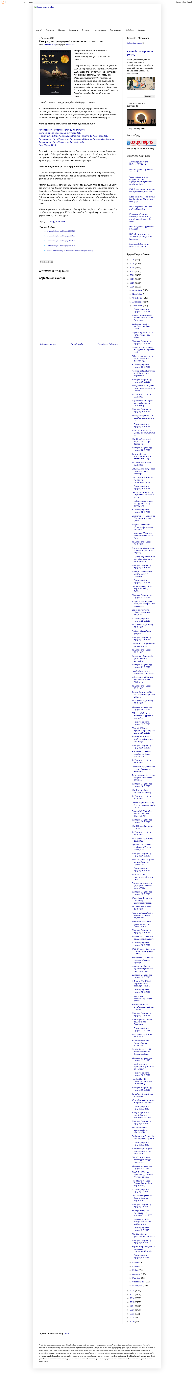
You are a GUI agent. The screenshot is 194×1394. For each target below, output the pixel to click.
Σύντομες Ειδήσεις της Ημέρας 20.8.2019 (142, 708)
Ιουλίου (135, 1262)
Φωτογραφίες (100, 30)
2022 (132, 275)
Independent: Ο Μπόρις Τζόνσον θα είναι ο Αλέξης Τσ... (142, 679)
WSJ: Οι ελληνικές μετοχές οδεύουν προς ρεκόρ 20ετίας (143, 951)
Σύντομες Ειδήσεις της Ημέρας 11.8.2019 (142, 1059)
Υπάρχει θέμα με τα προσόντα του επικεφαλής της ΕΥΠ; (142, 1213)
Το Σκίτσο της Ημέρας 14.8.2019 (141, 908)
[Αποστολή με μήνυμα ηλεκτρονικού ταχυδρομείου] (41, 262)
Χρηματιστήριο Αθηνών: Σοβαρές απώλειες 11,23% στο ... (142, 915)
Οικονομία (50, 30)
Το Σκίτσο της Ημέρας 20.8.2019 (141, 687)
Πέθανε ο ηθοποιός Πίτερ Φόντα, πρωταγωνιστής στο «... (143, 804)
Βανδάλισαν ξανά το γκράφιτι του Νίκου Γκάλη (141, 326)
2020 (132, 283)
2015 (132, 1302)
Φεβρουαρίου (138, 1282)
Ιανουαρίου (137, 1285)
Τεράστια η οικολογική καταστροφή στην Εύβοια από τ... (141, 923)
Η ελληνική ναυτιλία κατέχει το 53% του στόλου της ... (141, 1221)
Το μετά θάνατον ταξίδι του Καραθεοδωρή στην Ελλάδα (143, 694)
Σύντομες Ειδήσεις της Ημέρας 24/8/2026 (61, 241)
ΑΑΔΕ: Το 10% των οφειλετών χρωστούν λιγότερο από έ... (142, 1174)
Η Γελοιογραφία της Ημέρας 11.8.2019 (141, 1029)
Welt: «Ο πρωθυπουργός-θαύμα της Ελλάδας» (143, 1101)
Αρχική (39, 30)
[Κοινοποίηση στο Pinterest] (52, 262)
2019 (132, 287)
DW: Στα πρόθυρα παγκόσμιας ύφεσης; (142, 791)
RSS (67, 1333)
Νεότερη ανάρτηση (47, 344)
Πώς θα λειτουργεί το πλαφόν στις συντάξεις (143, 672)
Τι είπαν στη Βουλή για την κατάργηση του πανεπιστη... (142, 1151)
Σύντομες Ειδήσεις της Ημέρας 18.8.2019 (142, 785)
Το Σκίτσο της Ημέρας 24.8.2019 (141, 543)
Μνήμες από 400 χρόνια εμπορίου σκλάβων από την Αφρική (143, 603)
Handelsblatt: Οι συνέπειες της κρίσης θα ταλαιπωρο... (142, 1081)
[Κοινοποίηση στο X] (46, 262)
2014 (132, 1306)
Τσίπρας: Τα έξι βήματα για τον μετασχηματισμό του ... (143, 432)
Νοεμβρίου (137, 294)
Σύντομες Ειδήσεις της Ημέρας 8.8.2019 (142, 1167)
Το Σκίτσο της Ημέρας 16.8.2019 (141, 833)
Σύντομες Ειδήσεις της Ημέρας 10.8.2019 (142, 1088)
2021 (132, 279)
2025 (132, 263)
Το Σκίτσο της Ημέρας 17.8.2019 (141, 797)
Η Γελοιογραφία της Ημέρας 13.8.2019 (141, 944)
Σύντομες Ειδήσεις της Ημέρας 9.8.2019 (142, 1122)
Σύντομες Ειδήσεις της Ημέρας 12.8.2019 (142, 1014)
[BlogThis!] (43, 262)
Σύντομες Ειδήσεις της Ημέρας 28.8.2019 (142, 449)
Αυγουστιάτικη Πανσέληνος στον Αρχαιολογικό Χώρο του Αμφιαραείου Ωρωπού (76, 139)
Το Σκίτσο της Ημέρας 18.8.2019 (141, 761)
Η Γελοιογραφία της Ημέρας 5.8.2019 (140, 1256)
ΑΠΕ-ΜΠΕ (60, 221)
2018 (132, 1290)
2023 (132, 271)
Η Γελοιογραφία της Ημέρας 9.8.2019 (140, 1107)
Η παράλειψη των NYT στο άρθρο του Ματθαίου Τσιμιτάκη (142, 1115)
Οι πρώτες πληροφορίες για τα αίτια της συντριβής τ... (142, 658)
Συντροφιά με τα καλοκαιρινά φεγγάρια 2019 (60, 133)
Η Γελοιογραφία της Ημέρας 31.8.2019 (141, 310)
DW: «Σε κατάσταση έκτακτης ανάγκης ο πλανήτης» (141, 1159)
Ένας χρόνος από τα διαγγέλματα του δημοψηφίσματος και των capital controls (140, 180)
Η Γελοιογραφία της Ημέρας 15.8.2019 (141, 869)
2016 (132, 1298)
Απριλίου (136, 1274)
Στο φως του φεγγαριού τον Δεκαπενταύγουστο (143, 937)
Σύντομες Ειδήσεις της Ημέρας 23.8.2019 (142, 596)
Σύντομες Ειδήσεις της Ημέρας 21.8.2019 (142, 666)
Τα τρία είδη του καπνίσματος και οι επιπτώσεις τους (141, 456)
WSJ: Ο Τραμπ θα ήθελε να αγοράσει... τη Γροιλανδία (143, 862)
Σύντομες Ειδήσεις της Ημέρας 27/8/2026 (61, 246)
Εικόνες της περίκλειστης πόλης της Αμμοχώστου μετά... (143, 349)
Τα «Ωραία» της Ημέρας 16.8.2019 (142, 839)
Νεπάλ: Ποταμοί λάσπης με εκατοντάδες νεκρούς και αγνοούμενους (70, 251)
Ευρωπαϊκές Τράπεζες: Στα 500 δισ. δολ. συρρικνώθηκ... (142, 813)
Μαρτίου (136, 1278)
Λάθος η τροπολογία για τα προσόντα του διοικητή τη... (142, 358)
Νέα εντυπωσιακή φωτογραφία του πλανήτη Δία (140, 1129)
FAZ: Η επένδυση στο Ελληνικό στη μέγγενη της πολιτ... (142, 715)
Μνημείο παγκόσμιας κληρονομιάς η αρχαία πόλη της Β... (142, 526)
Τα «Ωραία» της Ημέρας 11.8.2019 (142, 1035)
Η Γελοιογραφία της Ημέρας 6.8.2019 (140, 1229)
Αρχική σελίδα (77, 344)
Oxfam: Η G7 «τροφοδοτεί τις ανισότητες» (143, 644)
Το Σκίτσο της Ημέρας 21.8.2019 (141, 651)
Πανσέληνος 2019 (47, 145)
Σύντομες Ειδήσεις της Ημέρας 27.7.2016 (139, 245)
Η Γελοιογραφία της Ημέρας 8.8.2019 (140, 1143)
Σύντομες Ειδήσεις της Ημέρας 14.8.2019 (142, 931)
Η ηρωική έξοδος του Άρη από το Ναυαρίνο (140, 208)
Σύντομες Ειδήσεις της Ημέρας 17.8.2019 (142, 821)
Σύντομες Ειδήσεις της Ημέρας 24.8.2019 (142, 566)
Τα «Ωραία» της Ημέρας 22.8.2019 (142, 626)
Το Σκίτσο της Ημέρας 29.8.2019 (141, 395)
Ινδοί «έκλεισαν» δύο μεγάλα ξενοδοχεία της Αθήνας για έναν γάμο (142, 199)
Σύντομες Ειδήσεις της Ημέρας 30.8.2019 (142, 380)
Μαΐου (135, 1270)
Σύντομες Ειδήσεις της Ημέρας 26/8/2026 (61, 231)
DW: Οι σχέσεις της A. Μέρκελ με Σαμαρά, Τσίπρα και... (141, 441)
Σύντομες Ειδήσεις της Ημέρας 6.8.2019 (142, 1241)
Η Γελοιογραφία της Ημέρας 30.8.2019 (141, 365)
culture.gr (50, 221)
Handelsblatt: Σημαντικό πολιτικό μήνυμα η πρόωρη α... (142, 959)
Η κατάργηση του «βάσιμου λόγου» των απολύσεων (143, 1066)
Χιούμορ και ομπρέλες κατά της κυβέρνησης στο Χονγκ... (142, 739)
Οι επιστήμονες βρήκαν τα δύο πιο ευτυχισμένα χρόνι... (143, 518)
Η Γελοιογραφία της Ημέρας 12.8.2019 (141, 991)
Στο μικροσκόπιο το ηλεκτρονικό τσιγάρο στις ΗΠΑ (142, 612)
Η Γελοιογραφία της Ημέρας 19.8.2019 (141, 723)
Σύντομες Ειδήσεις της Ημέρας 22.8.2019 (142, 638)
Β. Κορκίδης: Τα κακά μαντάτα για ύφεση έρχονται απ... (141, 754)
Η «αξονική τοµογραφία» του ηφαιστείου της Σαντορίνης (143, 503)
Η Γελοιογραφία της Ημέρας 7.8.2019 (140, 1190)
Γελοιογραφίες (116, 30)
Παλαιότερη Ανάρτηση (108, 344)
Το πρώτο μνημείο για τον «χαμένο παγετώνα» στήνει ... (143, 777)
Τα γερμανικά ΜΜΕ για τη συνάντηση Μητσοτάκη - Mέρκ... (143, 388)
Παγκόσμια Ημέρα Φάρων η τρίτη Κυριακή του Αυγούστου (143, 768)
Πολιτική (61, 30)
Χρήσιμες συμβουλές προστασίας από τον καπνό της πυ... (142, 968)
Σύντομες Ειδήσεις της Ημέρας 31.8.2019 (142, 342)
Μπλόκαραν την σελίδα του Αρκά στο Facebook (142, 1021)
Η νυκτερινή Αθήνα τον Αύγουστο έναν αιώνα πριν (142, 535)
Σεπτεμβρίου (138, 302)
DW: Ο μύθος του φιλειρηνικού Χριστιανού (143, 1235)
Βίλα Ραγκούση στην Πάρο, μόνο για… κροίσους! (141, 1043)
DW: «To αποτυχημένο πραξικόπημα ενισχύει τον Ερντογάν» (140, 236)
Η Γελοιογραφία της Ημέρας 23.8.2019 (141, 581)
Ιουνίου (135, 1266)
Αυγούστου (137, 305)
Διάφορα (141, 30)
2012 (132, 1314)
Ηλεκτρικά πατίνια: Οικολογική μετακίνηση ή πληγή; (143, 1007)
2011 (132, 1317)
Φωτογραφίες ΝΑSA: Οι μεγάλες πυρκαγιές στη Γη (143, 417)
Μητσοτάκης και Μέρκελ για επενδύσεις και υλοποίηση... (142, 403)
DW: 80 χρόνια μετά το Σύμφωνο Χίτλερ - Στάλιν (142, 588)
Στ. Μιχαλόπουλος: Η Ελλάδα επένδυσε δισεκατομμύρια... (141, 1051)
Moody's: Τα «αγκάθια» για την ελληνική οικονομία (142, 574)
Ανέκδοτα (130, 30)
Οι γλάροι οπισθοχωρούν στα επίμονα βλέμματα (143, 1137)
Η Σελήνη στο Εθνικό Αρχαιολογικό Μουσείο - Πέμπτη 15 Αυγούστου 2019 (73, 136)
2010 (132, 1321)
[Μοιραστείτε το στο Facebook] (49, 262)
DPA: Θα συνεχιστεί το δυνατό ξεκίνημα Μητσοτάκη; (142, 1198)
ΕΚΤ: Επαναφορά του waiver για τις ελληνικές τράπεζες (142, 190)
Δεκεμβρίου (137, 290)
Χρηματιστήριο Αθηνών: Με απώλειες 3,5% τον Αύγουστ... (143, 317)
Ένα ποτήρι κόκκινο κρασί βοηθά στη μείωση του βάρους (143, 550)
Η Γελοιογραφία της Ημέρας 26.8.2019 (141, 487)
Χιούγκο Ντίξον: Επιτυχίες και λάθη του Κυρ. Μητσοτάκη (143, 373)
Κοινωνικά (73, 30)
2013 (132, 1310)
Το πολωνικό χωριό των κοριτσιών (142, 1095)
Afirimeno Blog (49, 45)
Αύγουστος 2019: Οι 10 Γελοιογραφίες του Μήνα (142, 335)
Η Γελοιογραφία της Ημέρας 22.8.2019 (141, 619)
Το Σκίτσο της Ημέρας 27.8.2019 (141, 463)
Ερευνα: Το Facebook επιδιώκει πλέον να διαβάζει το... (141, 847)
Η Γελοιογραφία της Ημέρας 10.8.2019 (141, 1074)
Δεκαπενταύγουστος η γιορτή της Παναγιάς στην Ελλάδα (142, 885)
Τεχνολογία (86, 30)
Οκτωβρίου (137, 298)
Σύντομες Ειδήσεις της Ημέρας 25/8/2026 (61, 236)
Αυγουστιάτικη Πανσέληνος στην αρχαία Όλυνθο (62, 130)
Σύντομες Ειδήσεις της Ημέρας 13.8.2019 (142, 976)
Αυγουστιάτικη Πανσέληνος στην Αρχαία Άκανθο (61, 142)
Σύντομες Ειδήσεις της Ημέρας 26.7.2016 (139, 163)
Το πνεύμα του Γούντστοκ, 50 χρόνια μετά (142, 876)
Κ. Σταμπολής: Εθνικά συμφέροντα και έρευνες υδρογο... (141, 983)
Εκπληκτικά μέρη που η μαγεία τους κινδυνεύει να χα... (143, 494)
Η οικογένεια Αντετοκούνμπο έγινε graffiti (142, 998)
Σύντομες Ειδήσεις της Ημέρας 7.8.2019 (142, 1205)
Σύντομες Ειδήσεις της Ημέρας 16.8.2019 (142, 854)
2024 (132, 267)
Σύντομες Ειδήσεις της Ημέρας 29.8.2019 (142, 410)
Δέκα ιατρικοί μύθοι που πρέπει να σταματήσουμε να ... (142, 479)
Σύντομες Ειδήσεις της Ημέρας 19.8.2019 (142, 746)
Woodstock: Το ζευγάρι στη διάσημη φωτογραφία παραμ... (142, 900)
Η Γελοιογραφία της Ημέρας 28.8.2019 (141, 425)
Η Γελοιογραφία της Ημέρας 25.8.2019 (141, 510)
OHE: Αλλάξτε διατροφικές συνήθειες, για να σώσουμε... (143, 471)
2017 (132, 1294)
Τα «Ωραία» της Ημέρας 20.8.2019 (142, 702)
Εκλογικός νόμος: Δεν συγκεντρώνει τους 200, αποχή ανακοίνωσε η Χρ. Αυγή (140, 217)
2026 (132, 260)
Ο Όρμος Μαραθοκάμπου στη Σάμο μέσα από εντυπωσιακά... (143, 559)
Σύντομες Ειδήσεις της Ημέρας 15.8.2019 (142, 893)
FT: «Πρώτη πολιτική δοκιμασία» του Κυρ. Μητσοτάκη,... (142, 1183)
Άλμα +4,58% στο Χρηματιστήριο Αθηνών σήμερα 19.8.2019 (143, 730)
